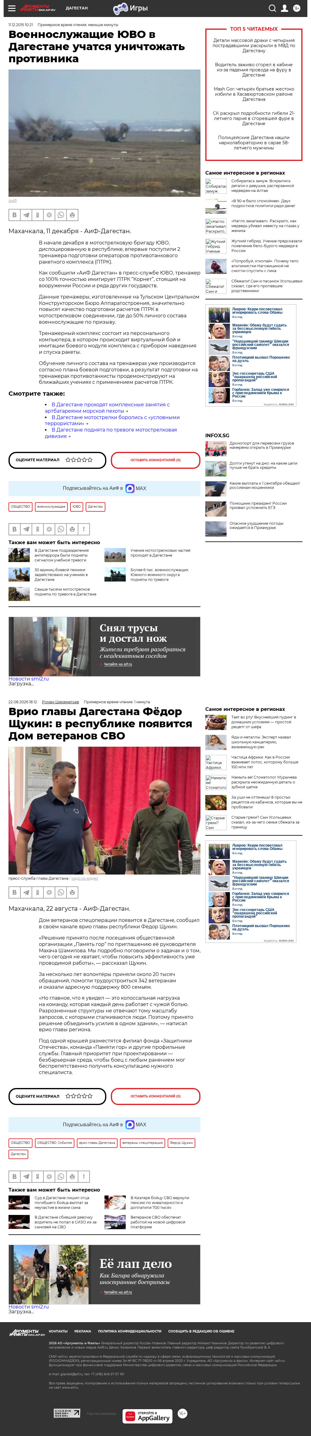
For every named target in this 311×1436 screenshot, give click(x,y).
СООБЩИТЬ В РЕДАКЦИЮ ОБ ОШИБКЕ (201, 1331)
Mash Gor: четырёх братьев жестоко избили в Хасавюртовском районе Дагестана (254, 94)
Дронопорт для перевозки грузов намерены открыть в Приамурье (262, 445)
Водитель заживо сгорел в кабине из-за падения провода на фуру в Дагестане (254, 70)
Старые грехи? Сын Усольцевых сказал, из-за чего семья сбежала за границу (265, 822)
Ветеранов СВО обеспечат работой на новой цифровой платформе (158, 1222)
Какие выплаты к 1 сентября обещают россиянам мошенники (265, 485)
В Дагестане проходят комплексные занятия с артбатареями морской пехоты (107, 408)
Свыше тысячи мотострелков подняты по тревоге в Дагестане (65, 591)
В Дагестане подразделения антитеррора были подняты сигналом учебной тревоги (62, 555)
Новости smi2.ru (29, 679)
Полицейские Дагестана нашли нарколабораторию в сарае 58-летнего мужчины (254, 143)
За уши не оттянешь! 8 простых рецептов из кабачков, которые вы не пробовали (266, 802)
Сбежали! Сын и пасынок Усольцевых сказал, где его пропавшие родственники (266, 286)
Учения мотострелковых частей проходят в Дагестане (160, 553)
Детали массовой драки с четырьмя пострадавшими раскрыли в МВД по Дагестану (254, 45)
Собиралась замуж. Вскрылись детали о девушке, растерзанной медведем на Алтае (262, 186)
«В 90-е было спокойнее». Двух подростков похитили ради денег (263, 203)
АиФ (13, 200)
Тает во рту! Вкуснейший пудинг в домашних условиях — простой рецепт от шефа (263, 722)
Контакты (58, 1331)
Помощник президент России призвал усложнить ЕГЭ (258, 505)
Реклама (82, 1331)
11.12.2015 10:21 (21, 24)
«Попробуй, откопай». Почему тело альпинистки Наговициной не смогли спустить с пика (265, 266)
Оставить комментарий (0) (156, 460)
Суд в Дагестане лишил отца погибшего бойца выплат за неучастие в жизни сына (62, 1203)
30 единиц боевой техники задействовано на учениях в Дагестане (61, 575)
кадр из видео (84, 878)
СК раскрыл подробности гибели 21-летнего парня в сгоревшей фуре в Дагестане (254, 118)
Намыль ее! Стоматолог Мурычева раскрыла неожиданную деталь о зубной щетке (264, 782)
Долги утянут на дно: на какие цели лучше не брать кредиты (263, 465)
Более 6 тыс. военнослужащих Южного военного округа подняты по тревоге (159, 575)
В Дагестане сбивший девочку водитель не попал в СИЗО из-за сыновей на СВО (66, 1222)
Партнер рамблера (101, 1413)
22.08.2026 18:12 (23, 702)
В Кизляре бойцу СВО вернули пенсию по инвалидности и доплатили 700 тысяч (160, 1203)
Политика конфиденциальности (129, 1331)
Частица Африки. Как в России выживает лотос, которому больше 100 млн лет (264, 762)
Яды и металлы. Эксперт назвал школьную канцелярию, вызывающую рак (261, 742)
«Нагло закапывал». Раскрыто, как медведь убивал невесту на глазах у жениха (265, 226)
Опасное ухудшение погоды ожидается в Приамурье (256, 525)
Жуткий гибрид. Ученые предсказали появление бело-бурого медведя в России (266, 246)
